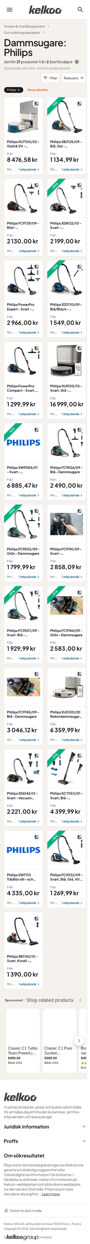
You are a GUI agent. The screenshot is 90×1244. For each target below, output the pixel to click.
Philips (11, 90)
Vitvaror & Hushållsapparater (24, 26)
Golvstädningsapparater (22, 32)
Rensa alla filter (37, 90)
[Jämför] (36, 104)
